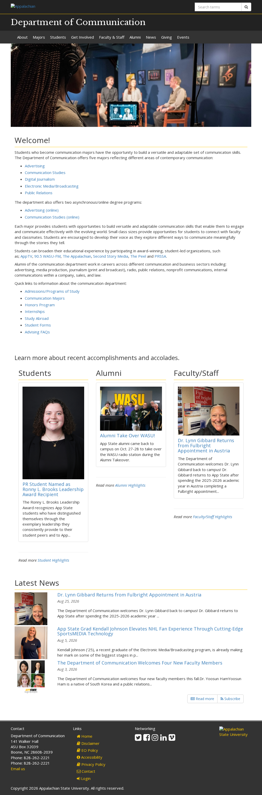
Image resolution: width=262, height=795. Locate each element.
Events (183, 37)
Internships (35, 311)
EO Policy (89, 750)
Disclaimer (90, 743)
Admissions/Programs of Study (52, 291)
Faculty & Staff (111, 37)
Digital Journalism (40, 179)
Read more (204, 698)
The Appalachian (77, 256)
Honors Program (40, 304)
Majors (39, 37)
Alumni (135, 37)
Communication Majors (45, 298)
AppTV (26, 256)
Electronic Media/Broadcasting (52, 186)
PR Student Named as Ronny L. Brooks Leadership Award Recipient (53, 489)
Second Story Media (110, 256)
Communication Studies (45, 172)
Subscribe (231, 698)
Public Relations (38, 192)
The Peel (138, 256)
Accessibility (91, 757)
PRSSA (160, 256)
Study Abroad (37, 318)
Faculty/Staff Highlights (212, 516)
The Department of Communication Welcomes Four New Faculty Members (139, 663)
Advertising (35, 165)
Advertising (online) (42, 210)
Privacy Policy (92, 764)
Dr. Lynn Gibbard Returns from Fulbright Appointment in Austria (206, 445)
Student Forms (38, 325)
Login (85, 778)
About (22, 37)
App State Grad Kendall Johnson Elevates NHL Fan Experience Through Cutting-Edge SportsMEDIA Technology (150, 631)
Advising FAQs (37, 331)
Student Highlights (53, 560)
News (151, 37)
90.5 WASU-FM (47, 256)
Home (86, 736)
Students (58, 37)
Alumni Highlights (130, 485)
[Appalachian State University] (69, 7)
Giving (166, 37)
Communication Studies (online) (52, 217)
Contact (88, 771)
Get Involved (82, 37)
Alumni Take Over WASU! (127, 435)
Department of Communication (78, 22)
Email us (18, 768)
